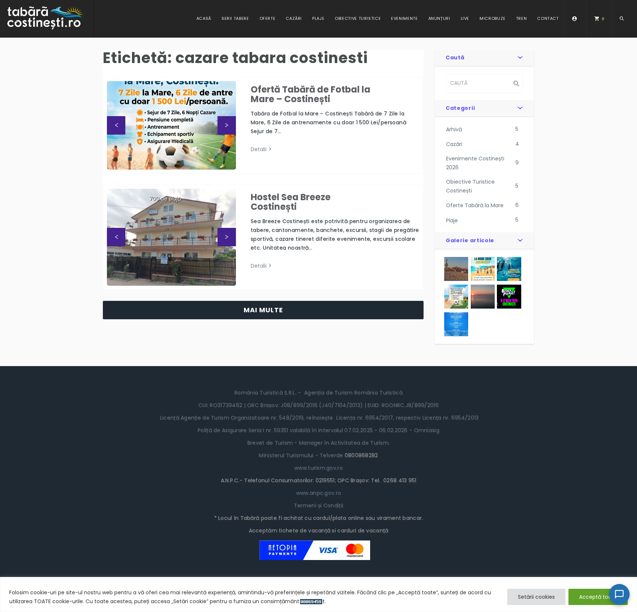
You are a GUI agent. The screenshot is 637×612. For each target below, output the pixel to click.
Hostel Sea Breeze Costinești (291, 202)
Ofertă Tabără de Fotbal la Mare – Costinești (310, 94)
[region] (318, 594)
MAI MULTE (263, 309)
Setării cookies (536, 597)
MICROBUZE (493, 18)
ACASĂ (203, 18)
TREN (521, 18)
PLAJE (318, 18)
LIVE (465, 18)
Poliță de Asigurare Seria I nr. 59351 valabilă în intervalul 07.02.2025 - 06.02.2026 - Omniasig (318, 430)
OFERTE (268, 18)
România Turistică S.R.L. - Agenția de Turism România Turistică (318, 392)
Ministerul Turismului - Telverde (301, 455)
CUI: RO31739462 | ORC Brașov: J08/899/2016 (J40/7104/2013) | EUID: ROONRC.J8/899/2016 (318, 405)
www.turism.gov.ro (318, 468)
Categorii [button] (460, 108)
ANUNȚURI (439, 18)
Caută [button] (455, 57)
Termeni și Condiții (318, 505)
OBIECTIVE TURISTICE (358, 18)
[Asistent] (619, 594)
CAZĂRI (294, 18)
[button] (116, 125)
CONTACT (547, 18)
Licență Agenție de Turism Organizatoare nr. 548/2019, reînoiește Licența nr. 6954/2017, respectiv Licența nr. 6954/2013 (319, 417)
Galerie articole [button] (470, 240)
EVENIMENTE (404, 18)
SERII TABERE (235, 18)
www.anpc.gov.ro (318, 493)
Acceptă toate (598, 597)
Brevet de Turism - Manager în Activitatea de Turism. (318, 442)
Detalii (259, 149)
